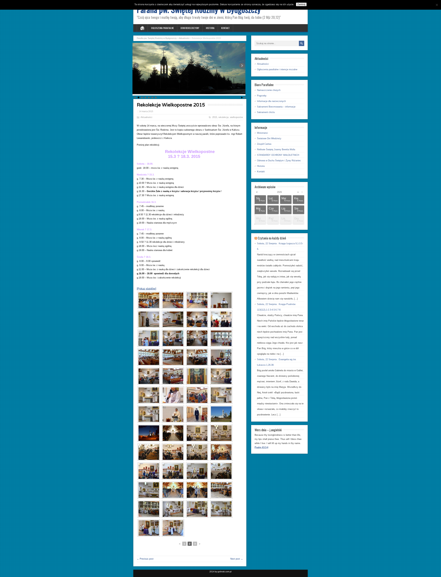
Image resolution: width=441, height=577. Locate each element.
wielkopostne (236, 117)
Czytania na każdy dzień (272, 237)
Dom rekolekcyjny (190, 28)
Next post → (236, 559)
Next (242, 65)
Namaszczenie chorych (268, 90)
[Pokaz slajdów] (146, 288)
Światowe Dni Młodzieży (269, 138)
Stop (244, 97)
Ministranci (262, 133)
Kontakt (225, 28)
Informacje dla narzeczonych (271, 101)
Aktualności (146, 117)
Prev (136, 65)
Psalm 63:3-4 (261, 447)
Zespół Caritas (264, 144)
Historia (210, 28)
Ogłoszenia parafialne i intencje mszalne (277, 69)
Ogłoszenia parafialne (162, 28)
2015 (214, 117)
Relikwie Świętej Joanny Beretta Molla (276, 149)
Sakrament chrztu (266, 112)
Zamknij (301, 4)
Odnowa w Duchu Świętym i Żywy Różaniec (279, 160)
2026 (279, 192)
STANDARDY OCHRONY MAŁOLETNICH (278, 155)
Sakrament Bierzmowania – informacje (276, 106)
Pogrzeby (261, 95)
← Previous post (145, 559)
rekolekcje (223, 117)
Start (242, 97)
